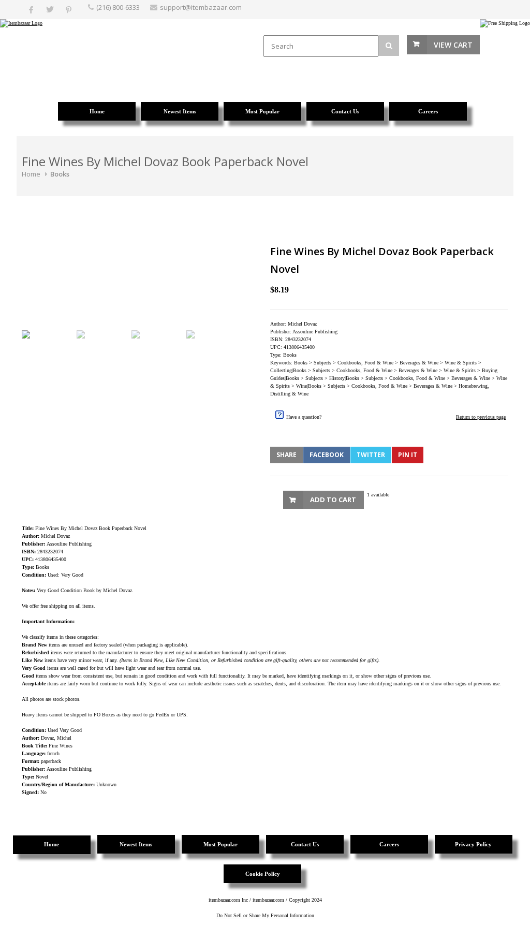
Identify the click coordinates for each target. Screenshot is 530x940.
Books (59, 174)
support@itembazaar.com (201, 7)
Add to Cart (333, 499)
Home (31, 174)
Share (286, 454)
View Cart (453, 45)
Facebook (327, 454)
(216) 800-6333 (118, 7)
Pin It (407, 454)
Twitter (371, 454)
